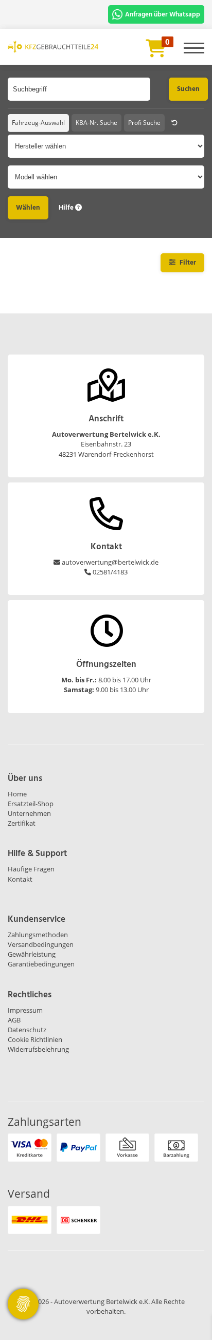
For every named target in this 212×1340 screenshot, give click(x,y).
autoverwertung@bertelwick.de (110, 562)
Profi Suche (144, 122)
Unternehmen (29, 813)
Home (17, 793)
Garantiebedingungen (41, 964)
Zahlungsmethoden (38, 934)
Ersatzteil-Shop (31, 803)
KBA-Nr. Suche (96, 122)
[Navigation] (194, 44)
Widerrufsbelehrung (38, 1049)
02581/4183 (110, 571)
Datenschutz (27, 1029)
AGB (14, 1020)
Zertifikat (22, 823)
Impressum (25, 1010)
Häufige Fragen (31, 868)
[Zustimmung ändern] (23, 1304)
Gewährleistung (32, 954)
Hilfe (67, 207)
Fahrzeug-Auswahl (38, 122)
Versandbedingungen (41, 944)
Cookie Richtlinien (35, 1039)
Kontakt (20, 879)
